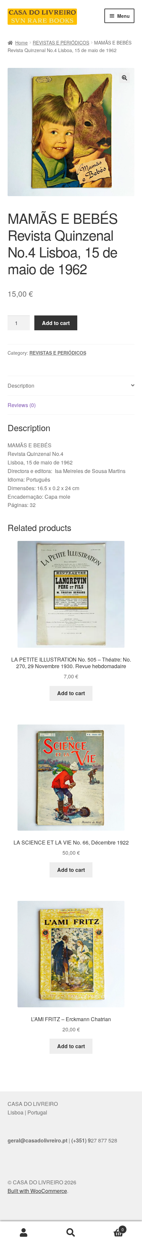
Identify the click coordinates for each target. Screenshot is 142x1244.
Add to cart (56, 323)
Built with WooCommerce (37, 1191)
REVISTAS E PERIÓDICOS (61, 42)
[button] (124, 78)
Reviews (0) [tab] (22, 405)
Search (70, 1233)
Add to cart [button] (71, 693)
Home (21, 42)
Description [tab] (21, 385)
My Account (23, 1233)
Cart (109, 1227)
